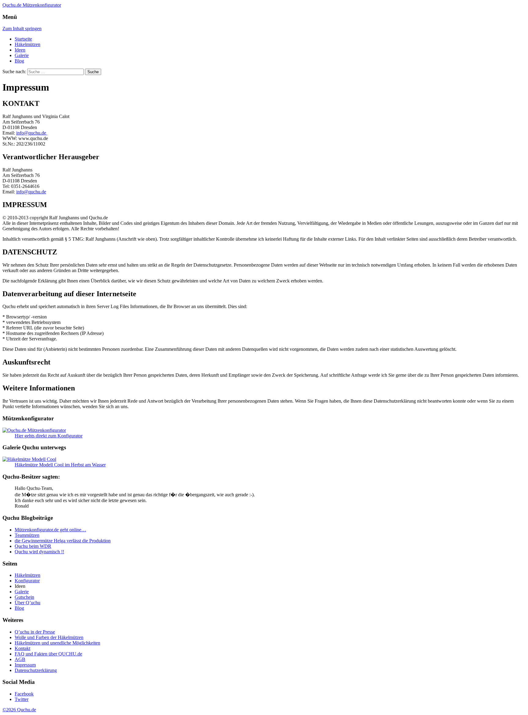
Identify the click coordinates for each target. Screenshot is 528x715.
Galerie (22, 55)
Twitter (21, 699)
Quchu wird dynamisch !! (39, 551)
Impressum (25, 664)
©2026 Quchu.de (19, 709)
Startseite (23, 38)
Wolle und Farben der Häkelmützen (49, 637)
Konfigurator (27, 580)
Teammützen (27, 535)
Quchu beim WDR (33, 546)
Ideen (20, 49)
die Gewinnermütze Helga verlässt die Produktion (63, 540)
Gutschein (24, 597)
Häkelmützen (27, 44)
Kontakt (22, 648)
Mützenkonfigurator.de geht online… (50, 529)
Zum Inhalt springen (22, 28)
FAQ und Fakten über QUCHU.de (48, 653)
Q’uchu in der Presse (35, 631)
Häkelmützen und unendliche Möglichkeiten (57, 642)
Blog (19, 60)
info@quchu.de (31, 132)
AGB (20, 659)
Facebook (24, 693)
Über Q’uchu (27, 602)
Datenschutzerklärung (36, 670)
